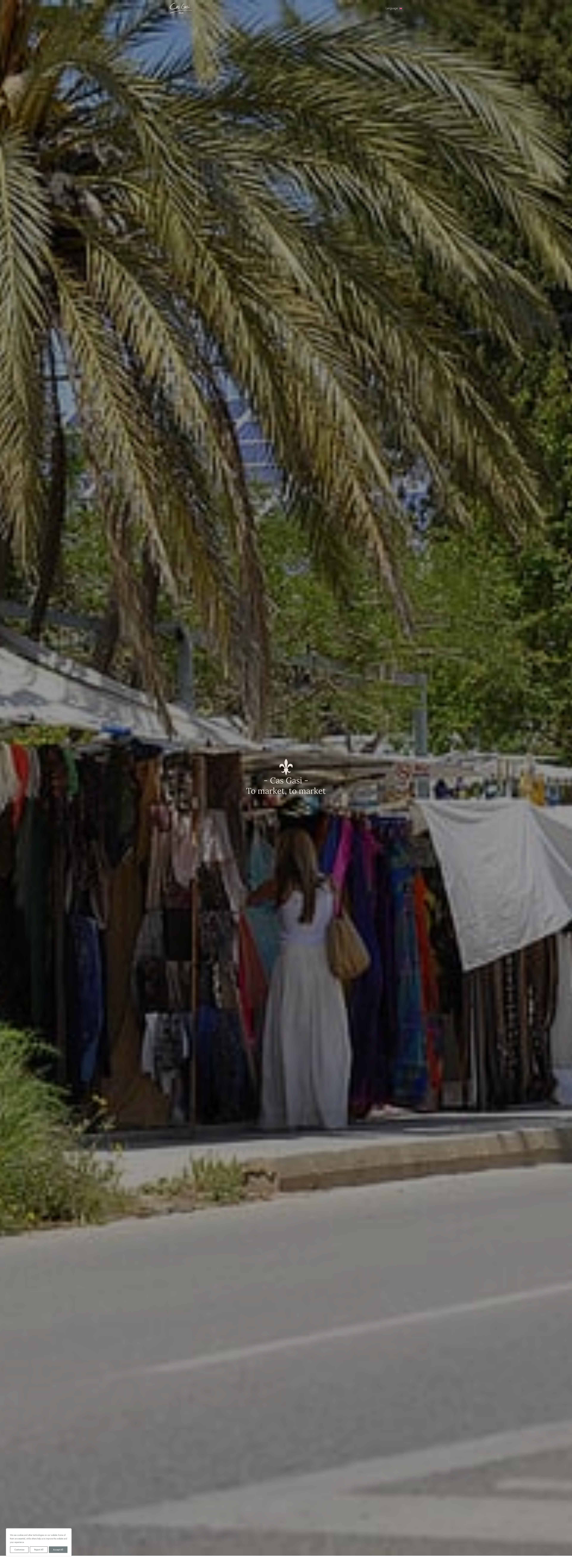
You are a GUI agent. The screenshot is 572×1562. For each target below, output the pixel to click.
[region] (39, 1542)
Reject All (38, 1549)
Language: (393, 8)
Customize (19, 1549)
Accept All (58, 1549)
